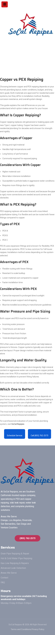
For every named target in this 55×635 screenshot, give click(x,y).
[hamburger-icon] (4, 4)
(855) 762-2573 (27, 538)
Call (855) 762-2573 (39, 435)
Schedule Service (14, 435)
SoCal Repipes (17, 424)
